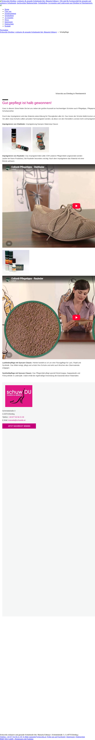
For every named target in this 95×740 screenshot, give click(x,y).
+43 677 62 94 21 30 (16, 417)
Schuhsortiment (10, 13)
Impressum (9, 22)
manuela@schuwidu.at (16, 420)
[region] (47, 79)
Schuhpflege (9, 16)
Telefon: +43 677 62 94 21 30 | (11, 737)
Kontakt (8, 26)
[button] (47, 60)
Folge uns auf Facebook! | (57, 737)
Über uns (8, 11)
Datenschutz (9, 24)
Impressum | (71, 737)
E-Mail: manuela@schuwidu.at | (35, 737)
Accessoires (9, 18)
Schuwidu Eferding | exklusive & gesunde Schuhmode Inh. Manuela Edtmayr (28, 32)
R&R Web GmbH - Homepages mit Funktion (16, 739)
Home (7, 9)
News (7, 20)
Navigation (4, 30)
